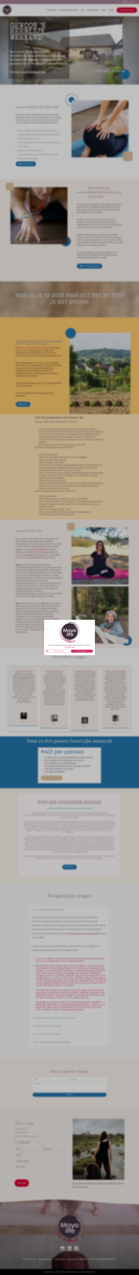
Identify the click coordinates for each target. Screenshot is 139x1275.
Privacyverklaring (69, 647)
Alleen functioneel (59, 651)
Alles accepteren (82, 651)
